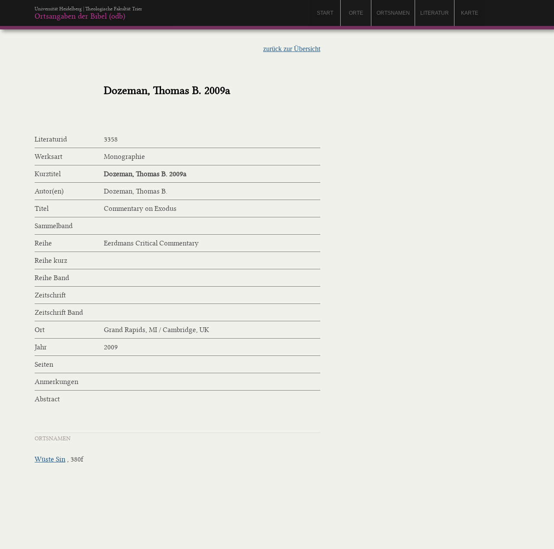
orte (356, 13)
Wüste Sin (50, 459)
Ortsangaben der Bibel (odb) (80, 16)
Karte (469, 13)
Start (325, 13)
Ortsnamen (393, 13)
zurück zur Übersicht (291, 48)
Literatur (434, 13)
